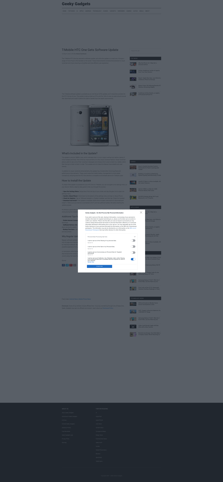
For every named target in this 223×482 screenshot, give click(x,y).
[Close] (141, 213)
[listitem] (111, 237)
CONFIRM (99, 266)
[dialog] (111, 241)
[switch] (133, 240)
